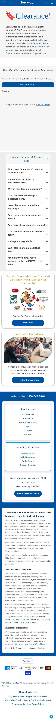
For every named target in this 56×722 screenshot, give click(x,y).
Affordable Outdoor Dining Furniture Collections (28, 700)
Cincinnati (28, 418)
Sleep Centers (28, 453)
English (26, 661)
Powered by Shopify (45, 683)
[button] (51, 716)
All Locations (28, 414)
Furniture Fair (13, 683)
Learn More (28, 322)
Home (4, 79)
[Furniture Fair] (28, 3)
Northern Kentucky (28, 422)
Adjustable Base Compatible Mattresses (28, 696)
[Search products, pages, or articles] (46, 2)
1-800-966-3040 (36, 396)
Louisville (28, 430)
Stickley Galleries (28, 465)
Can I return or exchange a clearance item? (22, 197)
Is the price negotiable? (21, 241)
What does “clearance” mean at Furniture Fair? (25, 171)
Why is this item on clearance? (25, 189)
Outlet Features (34, 43)
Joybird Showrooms (28, 457)
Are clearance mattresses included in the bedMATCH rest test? (25, 261)
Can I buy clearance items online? (26, 225)
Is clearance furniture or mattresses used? (21, 181)
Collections (13, 79)
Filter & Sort (28, 84)
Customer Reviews (37, 648)
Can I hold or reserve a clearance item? (26, 233)
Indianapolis (28, 434)
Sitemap (5, 686)
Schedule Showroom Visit (28, 380)
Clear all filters (43, 104)
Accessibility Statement (15, 648)
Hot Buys (10, 43)
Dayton (28, 426)
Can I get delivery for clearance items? (25, 217)
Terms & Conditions (37, 644)
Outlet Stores (28, 461)
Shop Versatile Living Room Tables (28, 704)
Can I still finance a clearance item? (24, 250)
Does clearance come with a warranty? (23, 207)
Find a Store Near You (28, 493)
